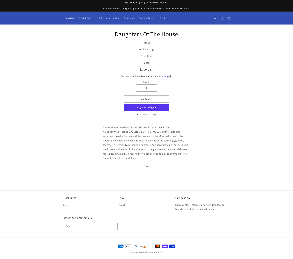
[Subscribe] (114, 226)
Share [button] (148, 166)
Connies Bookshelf (142, 252)
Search (66, 205)
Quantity (146, 82)
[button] (147, 18)
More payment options (146, 115)
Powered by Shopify (156, 252)
